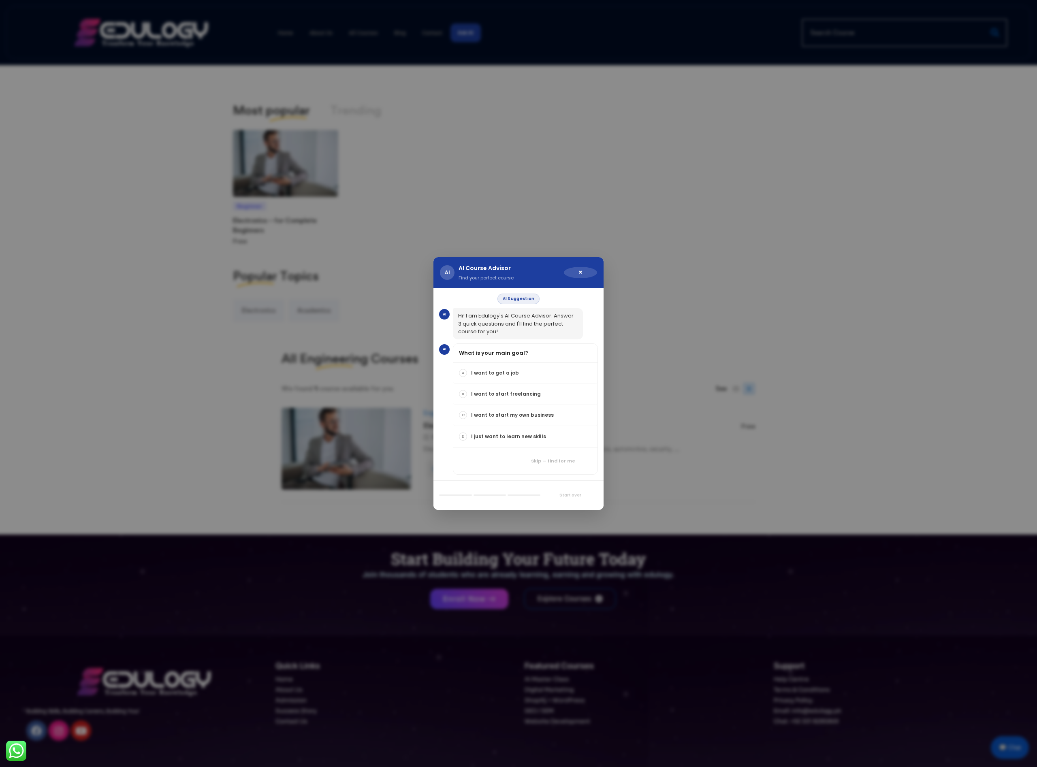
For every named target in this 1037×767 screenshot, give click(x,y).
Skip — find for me (553, 461)
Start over (570, 495)
